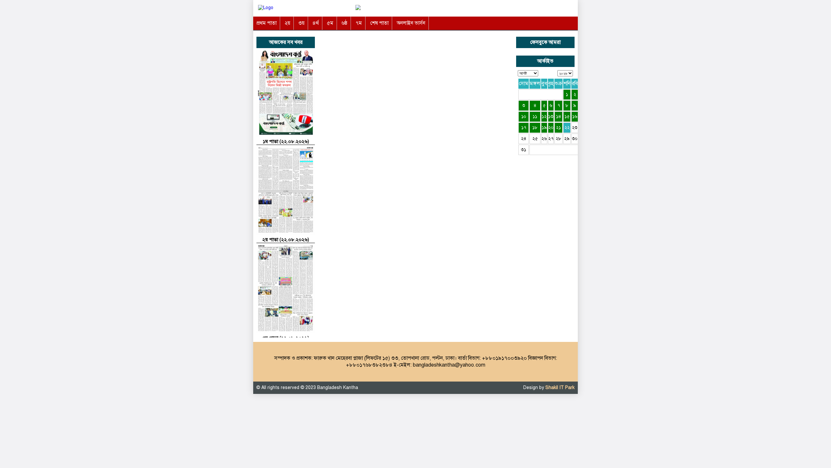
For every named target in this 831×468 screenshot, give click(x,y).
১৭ (523, 127)
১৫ (567, 116)
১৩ (550, 116)
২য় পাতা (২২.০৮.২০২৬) (285, 239)
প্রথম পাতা (266, 23)
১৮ (535, 127)
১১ (535, 116)
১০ (523, 116)
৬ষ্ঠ (344, 23)
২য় (287, 23)
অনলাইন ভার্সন (411, 23)
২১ (558, 127)
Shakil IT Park (560, 387)
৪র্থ (316, 23)
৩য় (301, 23)
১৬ (574, 116)
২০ (550, 127)
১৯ (544, 127)
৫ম (330, 23)
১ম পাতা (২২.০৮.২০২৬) (286, 141)
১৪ (558, 116)
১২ (544, 116)
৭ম (358, 23)
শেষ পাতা (379, 23)
